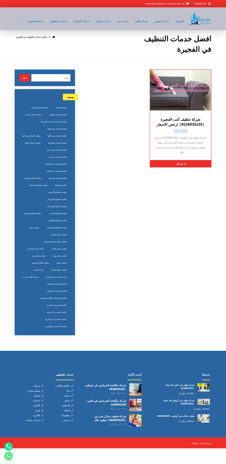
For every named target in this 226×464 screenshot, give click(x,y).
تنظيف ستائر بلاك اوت (35, 248)
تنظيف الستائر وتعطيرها (57, 142)
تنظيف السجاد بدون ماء (58, 157)
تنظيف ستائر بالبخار (59, 248)
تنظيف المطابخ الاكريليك (38, 185)
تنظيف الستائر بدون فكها (57, 128)
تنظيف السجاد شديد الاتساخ (56, 164)
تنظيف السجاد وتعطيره (33, 178)
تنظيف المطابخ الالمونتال (57, 199)
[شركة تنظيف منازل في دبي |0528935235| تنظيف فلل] (135, 420)
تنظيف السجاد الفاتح (33, 142)
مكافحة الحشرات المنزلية (57, 312)
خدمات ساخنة (33, 420)
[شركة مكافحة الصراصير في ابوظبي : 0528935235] (135, 389)
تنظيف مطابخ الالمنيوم (40, 262)
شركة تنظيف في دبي (30, 277)
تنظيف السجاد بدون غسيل (57, 150)
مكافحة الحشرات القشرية (57, 305)
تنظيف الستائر (61, 107)
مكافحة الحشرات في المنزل (56, 319)
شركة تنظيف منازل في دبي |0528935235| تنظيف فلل (110, 418)
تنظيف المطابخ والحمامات (57, 227)
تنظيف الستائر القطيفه (58, 114)
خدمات (36, 400)
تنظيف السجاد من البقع (58, 178)
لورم (37, 410)
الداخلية (66, 405)
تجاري (37, 395)
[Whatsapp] (8, 456)
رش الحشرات (38, 270)
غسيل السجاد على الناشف (56, 284)
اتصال (67, 410)
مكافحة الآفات (62, 385)
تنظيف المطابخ (61, 185)
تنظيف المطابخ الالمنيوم (57, 192)
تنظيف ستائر (34, 227)
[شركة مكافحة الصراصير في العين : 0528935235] (135, 405)
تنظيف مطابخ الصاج (59, 270)
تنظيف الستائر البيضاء (39, 107)
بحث (24, 77)
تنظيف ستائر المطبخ (59, 234)
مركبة (37, 385)
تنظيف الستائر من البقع (31, 135)
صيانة (67, 395)
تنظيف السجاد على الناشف (56, 171)
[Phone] (8, 446)
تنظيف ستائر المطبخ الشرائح (55, 241)
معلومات (65, 415)
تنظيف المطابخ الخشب (58, 213)
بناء (68, 390)
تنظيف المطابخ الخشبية (32, 213)
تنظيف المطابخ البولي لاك (57, 206)
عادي (67, 400)
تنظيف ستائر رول (60, 255)
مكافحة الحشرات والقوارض (56, 326)
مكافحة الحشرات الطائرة (57, 291)
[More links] (20, 17)
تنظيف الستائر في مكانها (57, 135)
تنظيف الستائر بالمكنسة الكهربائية (53, 121)
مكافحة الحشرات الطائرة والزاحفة (53, 298)
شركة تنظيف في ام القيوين (56, 277)
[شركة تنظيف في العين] (200, 18)
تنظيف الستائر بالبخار (33, 114)
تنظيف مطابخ (61, 262)
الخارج (37, 405)
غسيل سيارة (33, 390)
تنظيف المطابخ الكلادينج (57, 220)
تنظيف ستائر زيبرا (39, 255)
